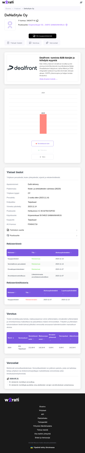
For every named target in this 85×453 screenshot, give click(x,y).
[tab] (42, 230)
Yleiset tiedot (16, 43)
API (42, 414)
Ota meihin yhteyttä (42, 434)
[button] (42, 230)
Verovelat (54, 43)
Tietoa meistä (42, 430)
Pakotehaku (42, 418)
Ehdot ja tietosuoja (42, 438)
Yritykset (17, 8)
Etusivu (8, 8)
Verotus (36, 43)
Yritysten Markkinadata (42, 426)
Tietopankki (42, 422)
